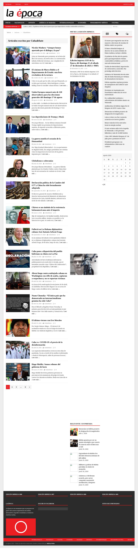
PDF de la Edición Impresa (82, 32)
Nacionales (19, 23)
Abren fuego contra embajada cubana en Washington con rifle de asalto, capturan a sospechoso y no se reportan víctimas (49, 276)
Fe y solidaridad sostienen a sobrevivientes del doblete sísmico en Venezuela (117, 100)
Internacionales (67, 23)
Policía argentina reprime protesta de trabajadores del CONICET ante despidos (116, 84)
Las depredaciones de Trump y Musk (48, 117)
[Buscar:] (122, 26)
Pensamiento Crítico (99, 23)
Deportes (89, 539)
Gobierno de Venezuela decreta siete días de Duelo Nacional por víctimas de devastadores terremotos (117, 76)
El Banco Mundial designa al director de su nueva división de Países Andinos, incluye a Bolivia (115, 50)
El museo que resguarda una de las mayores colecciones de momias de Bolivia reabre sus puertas (116, 43)
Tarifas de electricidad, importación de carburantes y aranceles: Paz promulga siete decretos (117, 69)
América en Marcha (47, 23)
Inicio (26, 4)
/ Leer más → (48, 63)
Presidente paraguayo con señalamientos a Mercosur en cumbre (114, 144)
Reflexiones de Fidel (117, 539)
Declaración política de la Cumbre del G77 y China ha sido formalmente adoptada (48, 185)
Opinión (31, 23)
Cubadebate (52, 53)
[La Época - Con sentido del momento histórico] (24, 13)
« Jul (103, 184)
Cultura (115, 23)
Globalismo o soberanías (42, 161)
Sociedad (79, 539)
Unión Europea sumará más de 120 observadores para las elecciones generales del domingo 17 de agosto (47, 94)
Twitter (18, 4)
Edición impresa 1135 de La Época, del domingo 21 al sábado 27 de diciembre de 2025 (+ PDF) (84, 63)
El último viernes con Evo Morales (47, 320)
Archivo (130, 539)
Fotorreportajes (101, 539)
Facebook (8, 4)
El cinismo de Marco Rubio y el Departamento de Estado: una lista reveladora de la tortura (47, 72)
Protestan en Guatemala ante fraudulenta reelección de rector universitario (116, 92)
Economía (82, 23)
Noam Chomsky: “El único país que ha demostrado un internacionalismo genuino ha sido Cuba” (48, 298)
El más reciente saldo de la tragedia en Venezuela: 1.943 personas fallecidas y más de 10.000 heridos (117, 130)
